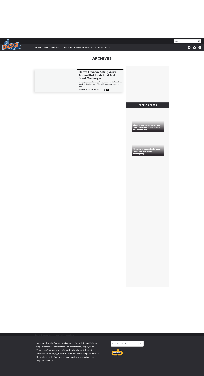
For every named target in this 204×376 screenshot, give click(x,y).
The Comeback (52, 47)
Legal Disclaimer (43, 334)
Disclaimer (71, 334)
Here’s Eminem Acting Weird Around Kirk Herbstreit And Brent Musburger (98, 75)
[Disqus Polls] (149, 186)
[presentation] (56, 80)
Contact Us (101, 47)
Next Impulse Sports (121, 343)
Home (38, 47)
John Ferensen (87, 90)
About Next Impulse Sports (77, 47)
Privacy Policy (59, 334)
